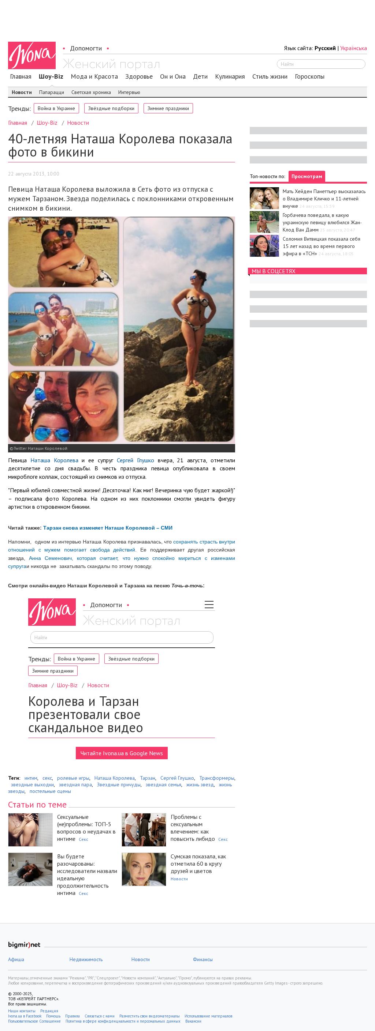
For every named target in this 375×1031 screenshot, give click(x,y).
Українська (353, 48)
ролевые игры (73, 778)
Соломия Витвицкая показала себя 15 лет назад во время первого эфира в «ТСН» (321, 246)
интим (31, 778)
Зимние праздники (168, 108)
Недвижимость (86, 959)
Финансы (203, 959)
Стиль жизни (269, 76)
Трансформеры (216, 778)
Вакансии (193, 1021)
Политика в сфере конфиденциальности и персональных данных (123, 1021)
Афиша (16, 959)
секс (47, 778)
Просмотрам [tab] (307, 176)
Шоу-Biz (51, 76)
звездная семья (163, 784)
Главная (20, 76)
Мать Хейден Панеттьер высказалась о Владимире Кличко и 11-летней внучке (324, 198)
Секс (83, 839)
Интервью (129, 92)
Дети (200, 76)
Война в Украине (56, 108)
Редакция (49, 1010)
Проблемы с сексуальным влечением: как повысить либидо (193, 827)
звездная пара (75, 784)
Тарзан (147, 778)
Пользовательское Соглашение (34, 1021)
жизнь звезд (200, 784)
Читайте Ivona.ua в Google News (122, 753)
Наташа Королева (54, 460)
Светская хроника (91, 92)
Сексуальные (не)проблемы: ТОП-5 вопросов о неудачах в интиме (86, 827)
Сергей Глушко (135, 460)
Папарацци (51, 92)
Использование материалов (208, 1016)
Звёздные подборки (111, 108)
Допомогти (86, 48)
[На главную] (111, 65)
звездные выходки (32, 784)
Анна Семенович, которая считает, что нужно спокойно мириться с (120, 558)
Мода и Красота (94, 76)
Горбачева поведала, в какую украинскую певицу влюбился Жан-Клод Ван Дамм (322, 222)
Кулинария (230, 76)
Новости (22, 92)
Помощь (53, 1016)
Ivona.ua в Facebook (24, 1016)
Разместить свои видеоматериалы (149, 1016)
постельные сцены (50, 791)
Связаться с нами (100, 1016)
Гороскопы (309, 76)
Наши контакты (22, 1010)
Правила (72, 1016)
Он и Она (173, 76)
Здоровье (139, 76)
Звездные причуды (119, 784)
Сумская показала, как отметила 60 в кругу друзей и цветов (198, 863)
